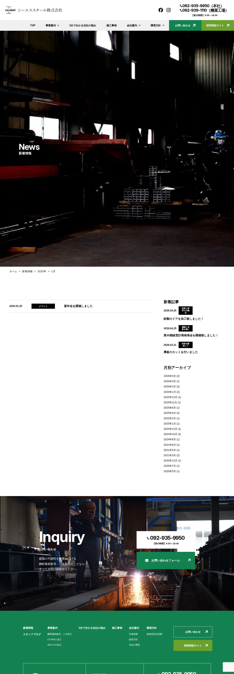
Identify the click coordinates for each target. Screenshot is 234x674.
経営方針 (133, 639)
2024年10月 (170, 434)
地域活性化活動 (154, 634)
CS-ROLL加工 (54, 639)
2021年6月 (170, 444)
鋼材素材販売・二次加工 (59, 634)
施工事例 (111, 25)
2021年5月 (170, 450)
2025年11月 (170, 402)
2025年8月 (170, 407)
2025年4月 (170, 412)
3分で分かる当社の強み (82, 25)
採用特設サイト (215, 25)
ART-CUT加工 (54, 645)
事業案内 (51, 25)
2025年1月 (170, 423)
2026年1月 (170, 391)
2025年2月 (170, 418)
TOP (32, 25)
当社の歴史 (134, 645)
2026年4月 (170, 376)
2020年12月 (170, 460)
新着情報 (28, 627)
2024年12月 (170, 428)
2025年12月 (170, 397)
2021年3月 (170, 455)
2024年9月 (170, 439)
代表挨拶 (133, 634)
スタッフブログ (32, 634)
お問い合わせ (182, 25)
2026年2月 (170, 386)
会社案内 (132, 25)
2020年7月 (170, 465)
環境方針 (156, 25)
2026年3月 (170, 381)
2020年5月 (170, 471)
